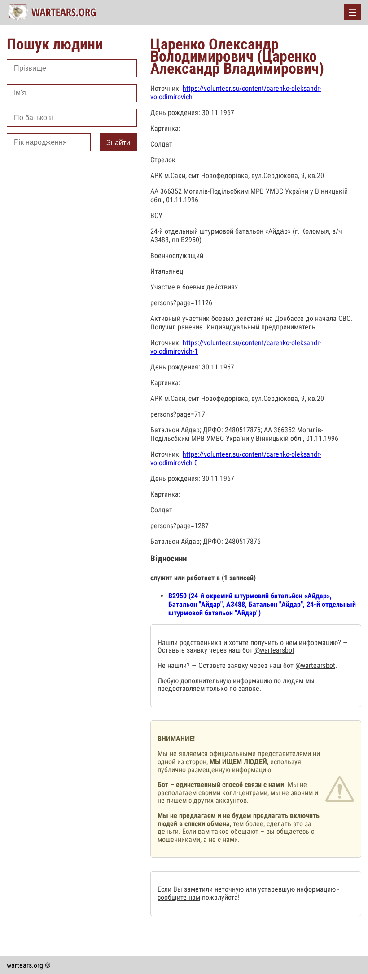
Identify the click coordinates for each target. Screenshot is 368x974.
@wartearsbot (274, 650)
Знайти (118, 143)
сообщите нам (179, 897)
